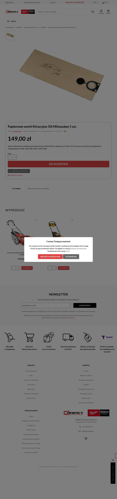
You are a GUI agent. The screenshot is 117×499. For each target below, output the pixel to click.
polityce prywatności (78, 248)
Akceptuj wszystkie (50, 256)
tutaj (68, 251)
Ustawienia (71, 256)
